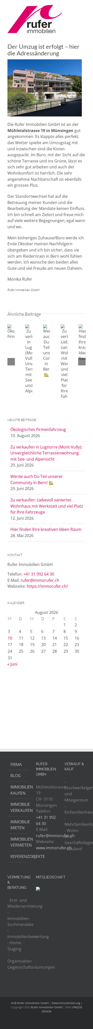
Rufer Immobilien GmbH (46, 1007)
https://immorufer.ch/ (47, 586)
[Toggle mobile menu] (84, 7)
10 (10, 638)
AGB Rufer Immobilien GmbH (30, 1003)
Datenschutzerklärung (66, 1003)
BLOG (15, 775)
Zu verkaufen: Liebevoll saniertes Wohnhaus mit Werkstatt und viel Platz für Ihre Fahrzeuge (46, 506)
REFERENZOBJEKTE (18, 856)
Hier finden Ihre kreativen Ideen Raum (45, 529)
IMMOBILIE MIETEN (18, 825)
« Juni (12, 664)
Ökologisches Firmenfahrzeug (38, 429)
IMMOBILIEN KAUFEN (18, 790)
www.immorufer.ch (54, 847)
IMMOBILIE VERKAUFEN (18, 807)
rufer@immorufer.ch (40, 580)
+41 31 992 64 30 (38, 574)
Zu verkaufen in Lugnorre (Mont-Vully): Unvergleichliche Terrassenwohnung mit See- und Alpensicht (46, 453)
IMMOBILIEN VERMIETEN (18, 842)
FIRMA (16, 764)
